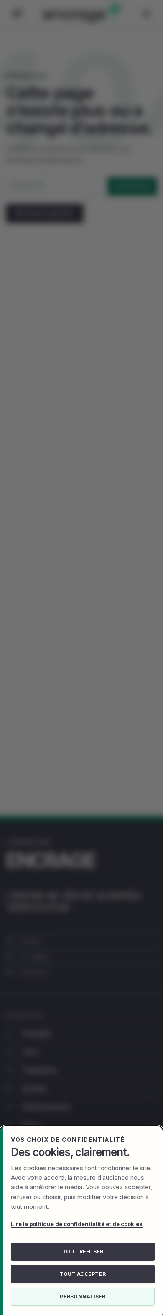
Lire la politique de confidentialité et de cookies (77, 1224)
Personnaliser (82, 1296)
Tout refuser (83, 1251)
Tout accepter (83, 1274)
